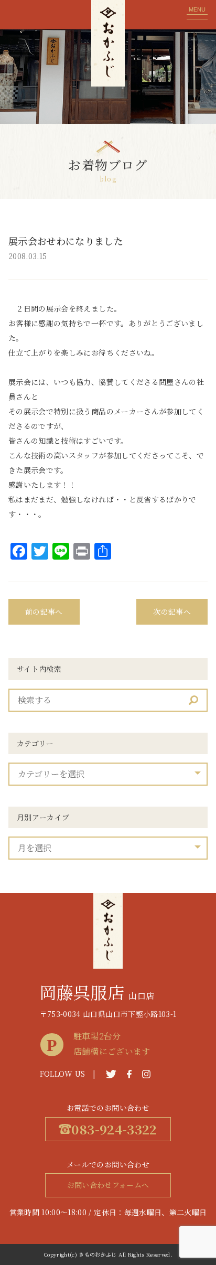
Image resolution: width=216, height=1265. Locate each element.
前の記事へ (44, 611)
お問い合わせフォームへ (108, 1185)
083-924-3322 (114, 1129)
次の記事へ (172, 611)
